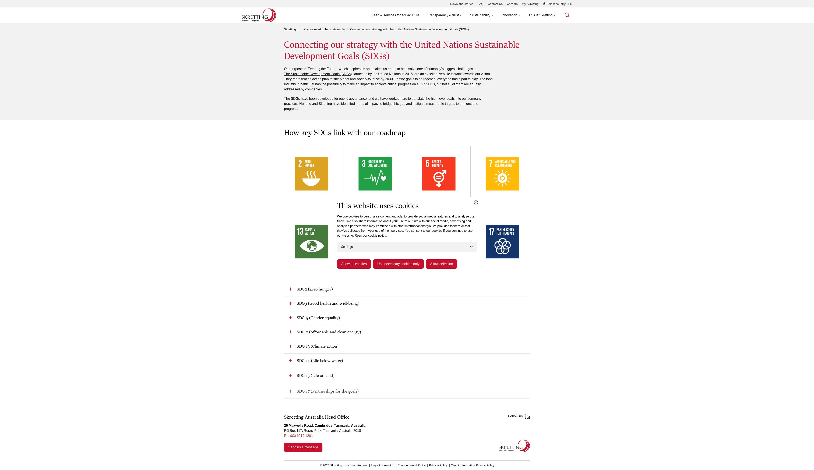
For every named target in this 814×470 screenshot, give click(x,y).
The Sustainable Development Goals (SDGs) (318, 74)
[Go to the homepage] (514, 445)
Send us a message (303, 447)
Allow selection (441, 264)
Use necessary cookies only (398, 264)
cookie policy (377, 235)
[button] (445, 15)
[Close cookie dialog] (476, 202)
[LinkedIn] (527, 416)
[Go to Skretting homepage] (259, 15)
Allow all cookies (354, 264)
